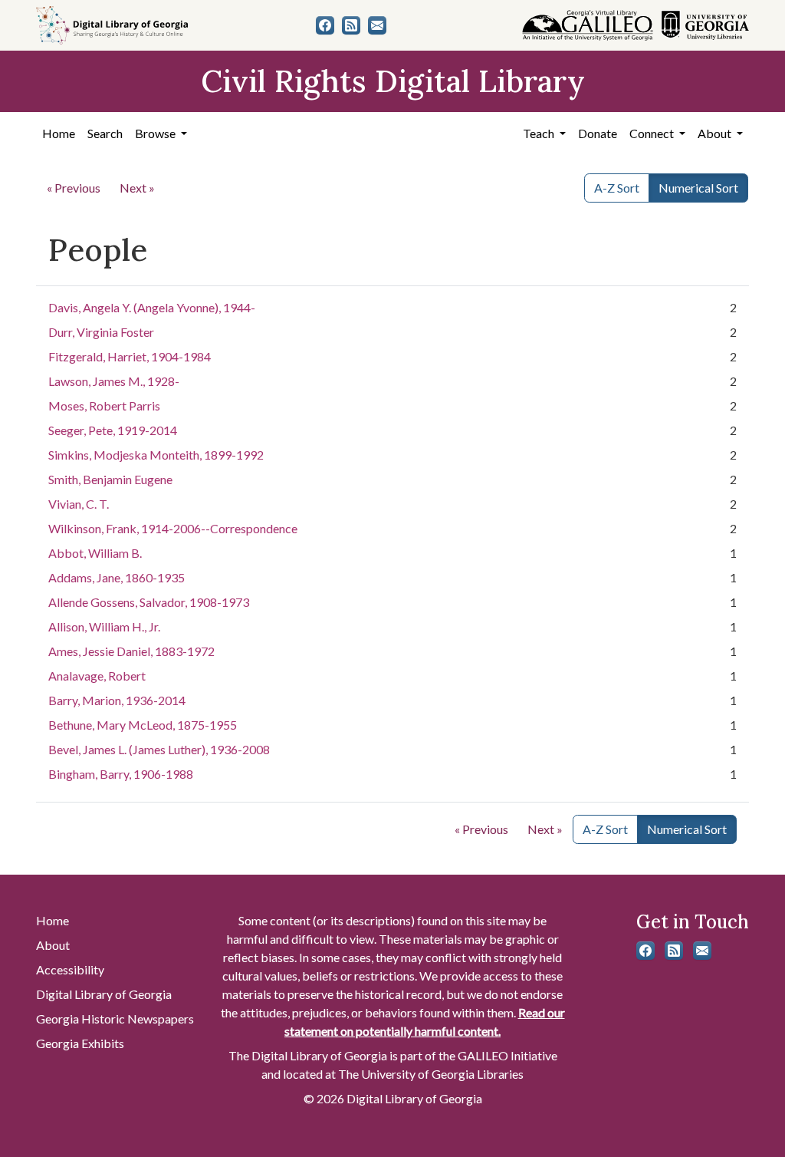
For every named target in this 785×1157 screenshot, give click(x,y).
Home (58, 133)
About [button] (716, 133)
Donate (597, 133)
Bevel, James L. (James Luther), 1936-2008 (159, 749)
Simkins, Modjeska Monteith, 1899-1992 (156, 454)
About (53, 945)
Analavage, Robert (97, 675)
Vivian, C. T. (78, 503)
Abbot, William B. (95, 553)
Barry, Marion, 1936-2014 (117, 700)
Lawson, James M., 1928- (113, 381)
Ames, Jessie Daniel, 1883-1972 (131, 651)
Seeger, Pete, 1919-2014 (112, 430)
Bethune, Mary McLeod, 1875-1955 (142, 724)
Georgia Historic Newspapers (115, 1018)
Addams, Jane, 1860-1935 (116, 577)
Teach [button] (540, 133)
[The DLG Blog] (351, 25)
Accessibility (70, 969)
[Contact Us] (377, 25)
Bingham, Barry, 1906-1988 (120, 773)
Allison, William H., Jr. (104, 626)
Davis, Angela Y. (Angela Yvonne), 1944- (151, 307)
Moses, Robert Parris (104, 405)
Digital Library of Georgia (104, 994)
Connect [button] (652, 133)
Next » (137, 187)
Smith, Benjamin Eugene (110, 479)
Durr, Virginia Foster (101, 332)
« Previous (73, 187)
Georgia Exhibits (80, 1043)
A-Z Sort (616, 187)
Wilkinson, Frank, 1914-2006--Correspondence (172, 528)
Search (105, 133)
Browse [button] (156, 133)
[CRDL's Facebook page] (325, 25)
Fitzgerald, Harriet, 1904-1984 (129, 356)
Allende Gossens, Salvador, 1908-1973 (148, 602)
